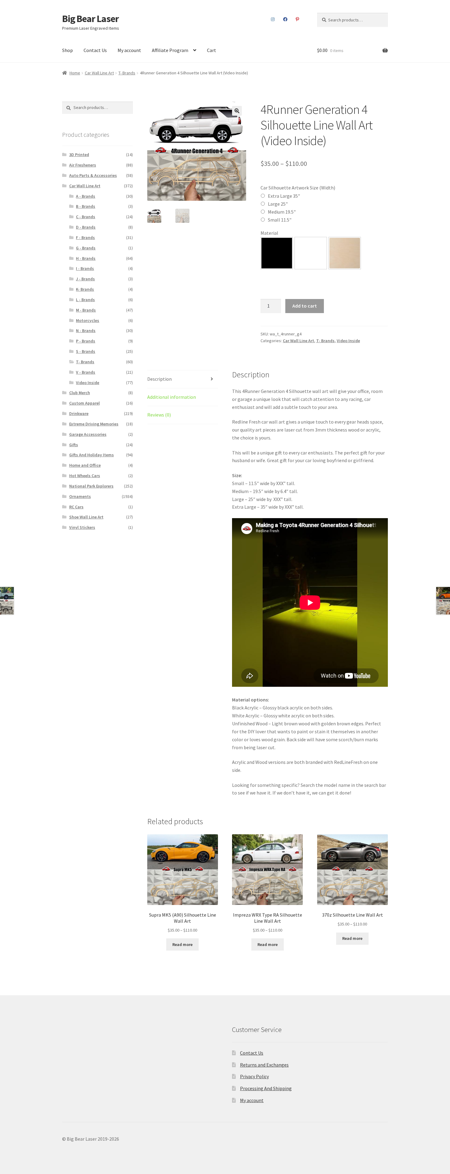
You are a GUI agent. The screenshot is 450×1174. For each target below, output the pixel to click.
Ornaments (80, 496)
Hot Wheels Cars (84, 475)
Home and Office (85, 465)
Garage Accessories (88, 434)
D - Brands (86, 227)
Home (74, 73)
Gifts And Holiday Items (91, 455)
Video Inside (348, 340)
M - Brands (86, 310)
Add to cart (304, 306)
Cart (211, 50)
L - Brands (85, 299)
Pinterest (297, 19)
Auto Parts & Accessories (93, 175)
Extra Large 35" (284, 196)
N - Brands (86, 330)
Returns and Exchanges (264, 1065)
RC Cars (76, 507)
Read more (182, 944)
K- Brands (85, 289)
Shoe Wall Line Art (86, 517)
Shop (67, 50)
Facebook (285, 19)
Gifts (73, 444)
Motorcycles (87, 320)
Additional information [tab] (171, 397)
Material (269, 233)
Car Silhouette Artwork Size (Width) (298, 188)
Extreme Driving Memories (93, 424)
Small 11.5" (279, 220)
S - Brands (85, 351)
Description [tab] (159, 379)
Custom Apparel (84, 403)
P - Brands (85, 341)
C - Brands (85, 216)
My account (129, 50)
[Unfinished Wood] (344, 253)
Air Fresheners (82, 165)
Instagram (273, 19)
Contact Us (95, 50)
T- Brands (126, 73)
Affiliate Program (170, 50)
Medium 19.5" (282, 212)
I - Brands (85, 268)
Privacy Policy (254, 1076)
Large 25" (278, 204)
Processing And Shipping (266, 1088)
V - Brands (85, 372)
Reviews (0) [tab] (159, 415)
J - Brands (85, 279)
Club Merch (79, 392)
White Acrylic (310, 253)
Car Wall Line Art (99, 73)
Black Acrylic (276, 253)
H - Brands (86, 258)
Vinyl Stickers (82, 527)
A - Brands (85, 196)
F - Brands (85, 237)
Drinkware (78, 413)
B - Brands (85, 206)
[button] (237, 111)
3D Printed (79, 154)
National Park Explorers (91, 486)
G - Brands (86, 248)
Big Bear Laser (90, 19)
